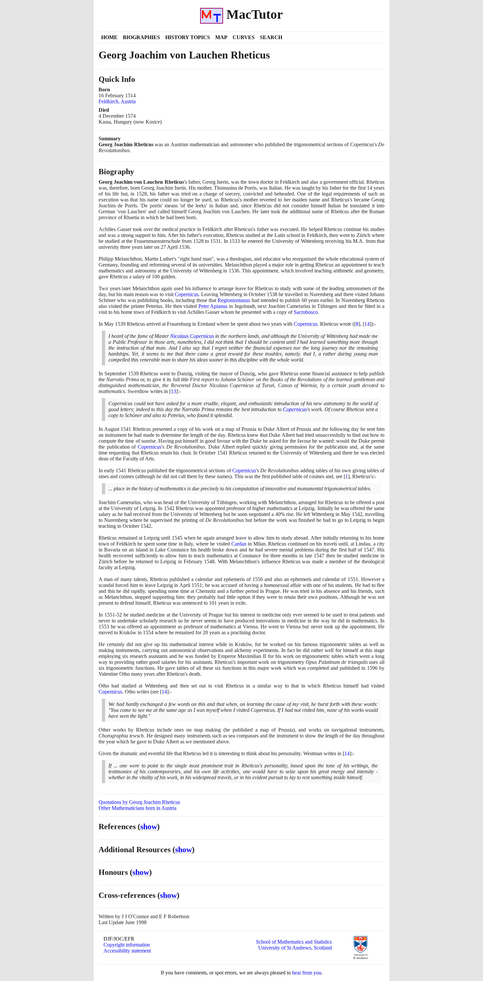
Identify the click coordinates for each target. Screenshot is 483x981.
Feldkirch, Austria (117, 101)
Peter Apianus (213, 306)
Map (221, 37)
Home (109, 37)
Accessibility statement (127, 950)
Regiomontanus (234, 300)
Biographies (141, 37)
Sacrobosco (306, 312)
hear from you (306, 972)
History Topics (187, 37)
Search (271, 37)
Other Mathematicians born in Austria (137, 808)
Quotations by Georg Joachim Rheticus (139, 802)
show (148, 826)
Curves (244, 37)
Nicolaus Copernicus (192, 336)
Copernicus (186, 294)
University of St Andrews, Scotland (295, 947)
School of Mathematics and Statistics (294, 942)
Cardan (238, 544)
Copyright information (127, 944)
